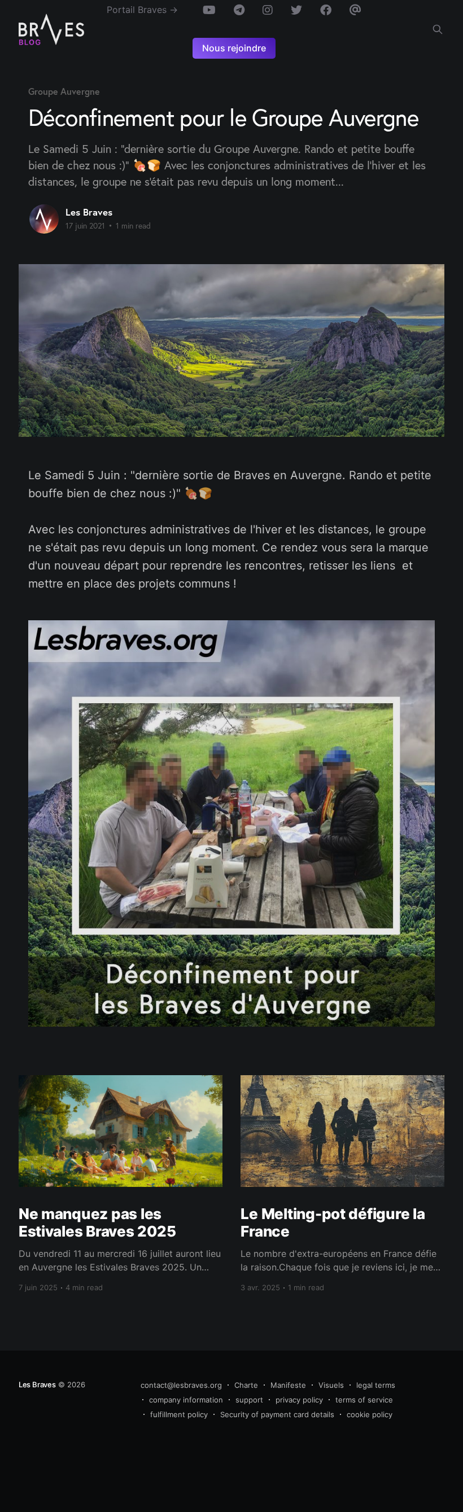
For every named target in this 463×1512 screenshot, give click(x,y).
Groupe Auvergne (64, 91)
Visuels (331, 1385)
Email (355, 10)
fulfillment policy (179, 1414)
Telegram (239, 10)
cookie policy (369, 1414)
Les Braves (88, 211)
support (249, 1399)
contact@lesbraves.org (181, 1385)
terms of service (364, 1399)
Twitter (296, 10)
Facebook (325, 10)
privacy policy (299, 1399)
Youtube (209, 10)
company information (186, 1399)
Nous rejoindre (234, 48)
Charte (246, 1385)
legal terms (375, 1385)
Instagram (268, 10)
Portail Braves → (142, 9)
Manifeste (288, 1385)
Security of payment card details (277, 1414)
